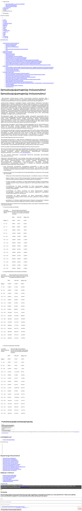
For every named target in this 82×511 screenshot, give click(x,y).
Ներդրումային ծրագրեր (12, 69)
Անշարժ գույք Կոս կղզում (10, 470)
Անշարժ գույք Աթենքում (9, 458)
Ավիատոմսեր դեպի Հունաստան (14, 80)
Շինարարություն (10, 53)
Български (5, 24)
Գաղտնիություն (7, 479)
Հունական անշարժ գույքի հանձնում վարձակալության (20, 76)
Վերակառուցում (10, 55)
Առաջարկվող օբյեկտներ (9, 475)
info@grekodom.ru (26, 152)
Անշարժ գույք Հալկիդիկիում (10, 460)
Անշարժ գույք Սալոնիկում (10, 459)
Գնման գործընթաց (11, 45)
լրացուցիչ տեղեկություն (12, 46)
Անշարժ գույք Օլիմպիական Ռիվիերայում (14, 466)
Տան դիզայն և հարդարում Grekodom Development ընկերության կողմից (24, 62)
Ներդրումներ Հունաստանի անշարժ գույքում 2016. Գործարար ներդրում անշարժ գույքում (29, 67)
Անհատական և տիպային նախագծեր (16, 58)
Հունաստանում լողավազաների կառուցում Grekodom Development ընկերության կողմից (28, 64)
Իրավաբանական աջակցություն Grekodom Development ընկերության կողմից (25, 74)
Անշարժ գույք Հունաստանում (11, 43)
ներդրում (5, 66)
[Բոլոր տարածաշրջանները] (8, 425)
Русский (5, 22)
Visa (6, 47)
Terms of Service (24, 507)
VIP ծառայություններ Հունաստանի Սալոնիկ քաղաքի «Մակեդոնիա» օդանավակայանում (30, 83)
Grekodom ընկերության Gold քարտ (14, 85)
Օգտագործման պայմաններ (10, 480)
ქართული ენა (6, 30)
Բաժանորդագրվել (6, 430)
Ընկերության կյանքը (11, 6)
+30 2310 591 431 (7, 7)
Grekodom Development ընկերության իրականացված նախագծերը (22, 60)
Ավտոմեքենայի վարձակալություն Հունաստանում (19, 81)
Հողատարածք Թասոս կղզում (11, 465)
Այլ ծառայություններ (8, 72)
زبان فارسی (5, 31)
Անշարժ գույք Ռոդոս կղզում (10, 463)
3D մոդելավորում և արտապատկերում (16, 57)
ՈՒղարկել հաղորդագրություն (11, 509)
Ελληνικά (5, 21)
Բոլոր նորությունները (9, 439)
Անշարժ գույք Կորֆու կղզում (10, 461)
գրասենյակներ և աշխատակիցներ (15, 4)
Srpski (4, 34)
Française (5, 29)
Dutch (4, 28)
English (4, 19)
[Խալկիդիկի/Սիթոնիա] (8, 428)
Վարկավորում (9, 86)
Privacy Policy (18, 507)
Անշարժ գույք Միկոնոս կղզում (11, 467)
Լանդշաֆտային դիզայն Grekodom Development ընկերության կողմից (23, 63)
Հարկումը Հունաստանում (13, 70)
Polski (4, 32)
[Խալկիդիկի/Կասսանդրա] (8, 426)
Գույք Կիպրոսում (7, 51)
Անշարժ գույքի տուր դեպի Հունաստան (16, 78)
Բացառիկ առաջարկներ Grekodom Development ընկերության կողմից (23, 79)
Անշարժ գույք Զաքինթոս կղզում (11, 464)
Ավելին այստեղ (25, 487)
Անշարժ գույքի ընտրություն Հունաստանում (17, 73)
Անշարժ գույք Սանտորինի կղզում (12, 469)
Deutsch (4, 27)
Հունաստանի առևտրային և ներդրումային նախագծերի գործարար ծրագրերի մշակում (29, 68)
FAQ (7, 50)
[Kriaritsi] (8, 429)
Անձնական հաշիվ (8, 481)
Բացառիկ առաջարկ (8, 477)
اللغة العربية (5, 37)
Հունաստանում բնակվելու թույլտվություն (17, 49)
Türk (4, 35)
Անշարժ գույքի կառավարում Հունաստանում (18, 75)
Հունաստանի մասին (11, 44)
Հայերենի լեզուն (7, 23)
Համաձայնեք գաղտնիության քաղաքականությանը (13, 506)
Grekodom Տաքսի (10, 84)
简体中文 (5, 25)
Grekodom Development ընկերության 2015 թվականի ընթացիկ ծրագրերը (24, 61)
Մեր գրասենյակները (11, 5)
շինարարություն (7, 52)
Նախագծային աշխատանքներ (14, 56)
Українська (5, 36)
